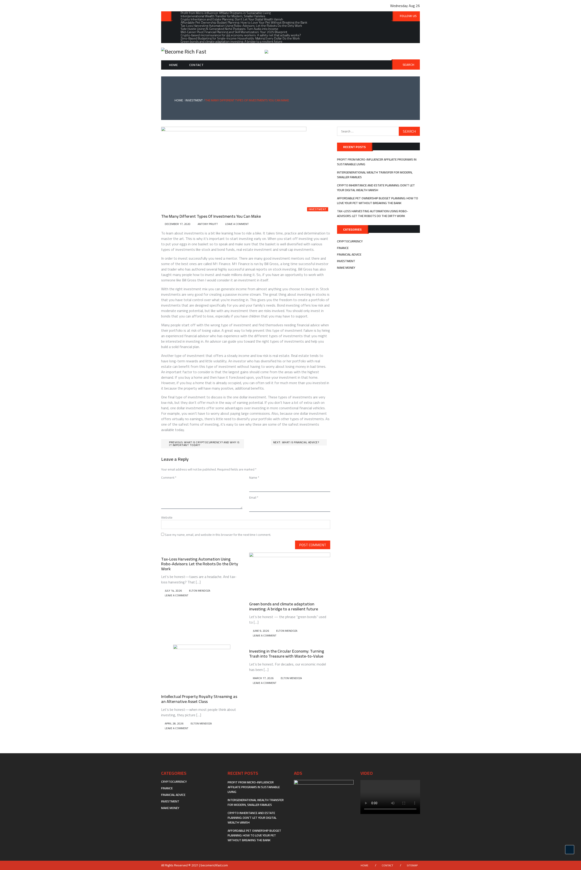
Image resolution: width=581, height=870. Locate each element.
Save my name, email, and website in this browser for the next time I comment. (218, 535)
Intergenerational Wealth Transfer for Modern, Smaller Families (375, 174)
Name (254, 477)
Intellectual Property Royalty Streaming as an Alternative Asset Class (199, 699)
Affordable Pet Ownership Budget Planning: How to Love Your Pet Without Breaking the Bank (377, 200)
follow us (408, 16)
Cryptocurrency (350, 241)
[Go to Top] (569, 849)
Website (166, 517)
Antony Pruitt (208, 224)
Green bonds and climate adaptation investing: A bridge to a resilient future (283, 606)
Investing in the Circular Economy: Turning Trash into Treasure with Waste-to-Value (286, 653)
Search (408, 65)
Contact (196, 65)
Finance (343, 247)
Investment (318, 209)
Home (173, 65)
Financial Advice (349, 254)
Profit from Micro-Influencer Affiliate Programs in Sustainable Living (376, 161)
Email (253, 497)
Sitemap (412, 865)
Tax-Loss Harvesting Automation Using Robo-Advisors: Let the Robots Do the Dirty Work (199, 564)
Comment (168, 477)
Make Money (346, 267)
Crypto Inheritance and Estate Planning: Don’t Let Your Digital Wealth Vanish (376, 187)
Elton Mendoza (199, 590)
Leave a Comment (237, 224)
